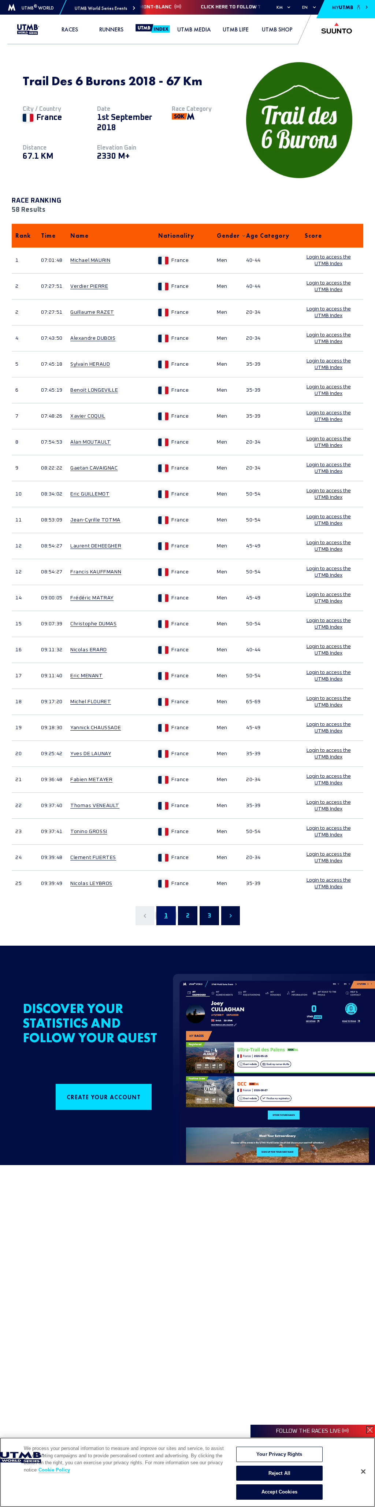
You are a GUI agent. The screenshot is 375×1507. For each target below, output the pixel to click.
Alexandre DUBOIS (93, 338)
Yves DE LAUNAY (90, 753)
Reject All (279, 1473)
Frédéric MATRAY (92, 597)
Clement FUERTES (93, 857)
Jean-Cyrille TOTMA (95, 520)
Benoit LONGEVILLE (94, 390)
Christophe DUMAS (93, 623)
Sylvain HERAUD (90, 364)
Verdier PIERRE (89, 286)
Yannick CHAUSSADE (95, 727)
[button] (105, 8)
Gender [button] (228, 236)
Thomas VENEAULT (94, 805)
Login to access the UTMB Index (329, 260)
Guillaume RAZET (92, 312)
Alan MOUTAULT (90, 442)
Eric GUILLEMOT (89, 494)
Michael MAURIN (90, 260)
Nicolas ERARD (88, 649)
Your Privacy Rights (279, 1454)
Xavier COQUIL (87, 416)
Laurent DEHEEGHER (95, 546)
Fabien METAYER (91, 779)
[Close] (363, 1471)
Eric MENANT (86, 675)
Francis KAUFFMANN (95, 571)
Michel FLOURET (90, 701)
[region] (187, 1472)
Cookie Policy (54, 1470)
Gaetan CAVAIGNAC (94, 468)
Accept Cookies (279, 1492)
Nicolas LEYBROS (91, 883)
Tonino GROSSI (88, 831)
